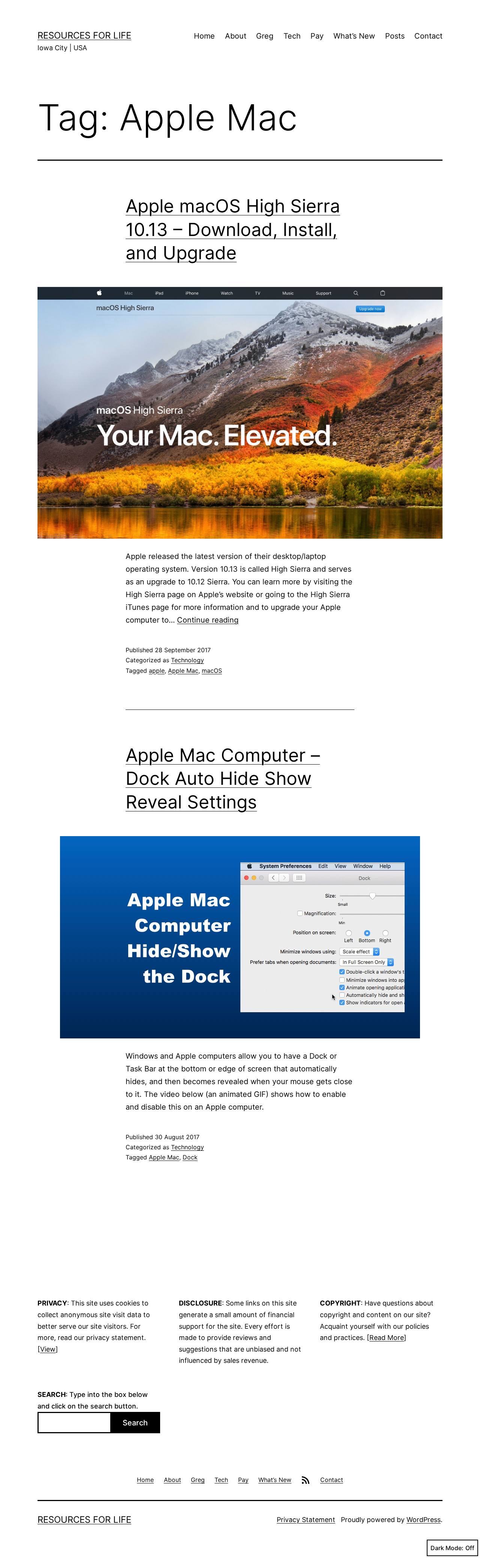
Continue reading (207, 619)
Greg (264, 35)
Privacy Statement (306, 1520)
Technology (187, 660)
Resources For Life (84, 35)
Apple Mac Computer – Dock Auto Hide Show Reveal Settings (223, 778)
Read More (386, 1337)
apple (157, 670)
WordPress (423, 1520)
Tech (292, 35)
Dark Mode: (447, 1548)
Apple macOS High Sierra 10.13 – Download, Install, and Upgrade (233, 229)
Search (135, 1422)
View (48, 1349)
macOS (212, 670)
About (235, 35)
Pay (317, 35)
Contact (428, 35)
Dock (190, 1157)
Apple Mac (183, 670)
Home (204, 35)
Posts (395, 35)
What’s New (354, 35)
